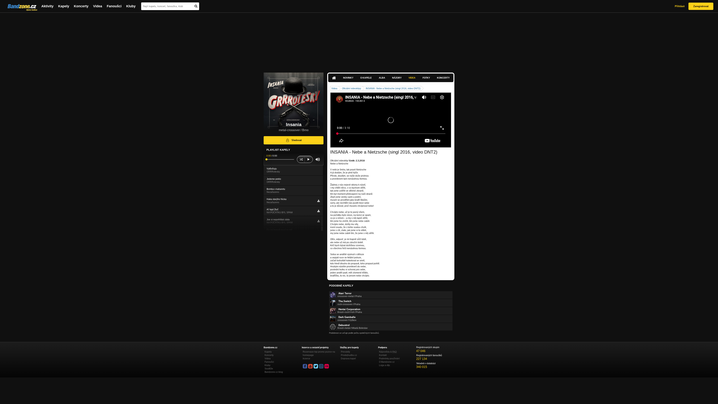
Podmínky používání (389, 358)
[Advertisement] (359, 41)
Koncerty (81, 6)
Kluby (131, 6)
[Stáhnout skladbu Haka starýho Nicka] (318, 201)
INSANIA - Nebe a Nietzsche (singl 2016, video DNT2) (393, 88)
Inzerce (306, 358)
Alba (382, 77)
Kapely (63, 6)
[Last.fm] (326, 366)
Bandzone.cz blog (274, 372)
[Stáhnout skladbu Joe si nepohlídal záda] (318, 221)
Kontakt (383, 355)
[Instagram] (321, 366)
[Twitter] (316, 366)
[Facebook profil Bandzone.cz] (305, 366)
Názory (397, 77)
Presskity (345, 352)
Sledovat (297, 140)
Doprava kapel (348, 358)
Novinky (348, 77)
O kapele (366, 77)
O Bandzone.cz (387, 362)
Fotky (426, 77)
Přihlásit (680, 6)
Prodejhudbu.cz (349, 355)
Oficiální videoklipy (351, 88)
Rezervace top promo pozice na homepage (319, 353)
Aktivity (47, 6)
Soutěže (269, 368)
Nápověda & (388, 352)
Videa (97, 6)
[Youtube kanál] (310, 366)
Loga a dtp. (384, 365)
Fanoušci (114, 6)
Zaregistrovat (700, 6)
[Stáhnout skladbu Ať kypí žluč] (318, 211)
